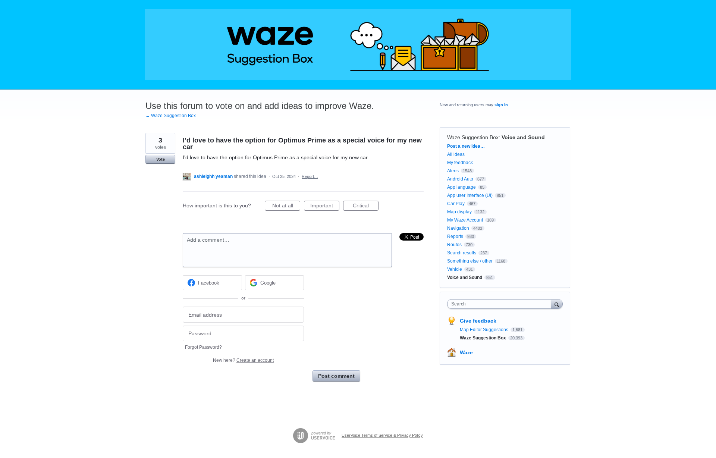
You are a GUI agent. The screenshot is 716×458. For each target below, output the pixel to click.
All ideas (456, 154)
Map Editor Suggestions (484, 329)
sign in (501, 105)
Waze (466, 352)
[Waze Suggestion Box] (358, 44)
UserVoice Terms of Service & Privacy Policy (382, 435)
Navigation (458, 228)
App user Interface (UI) (470, 195)
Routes (454, 244)
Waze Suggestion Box (473, 137)
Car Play (456, 203)
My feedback (460, 162)
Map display (459, 211)
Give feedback (478, 321)
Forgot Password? (203, 347)
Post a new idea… (466, 146)
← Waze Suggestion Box (170, 115)
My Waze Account (465, 220)
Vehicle (454, 269)
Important (324, 207)
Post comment (336, 376)
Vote (160, 159)
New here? (243, 360)
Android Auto (460, 179)
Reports (455, 236)
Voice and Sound (523, 137)
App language (461, 187)
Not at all (286, 207)
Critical (366, 207)
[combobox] (501, 304)
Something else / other (470, 261)
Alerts (453, 170)
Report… (310, 176)
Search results (461, 252)
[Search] (557, 303)
